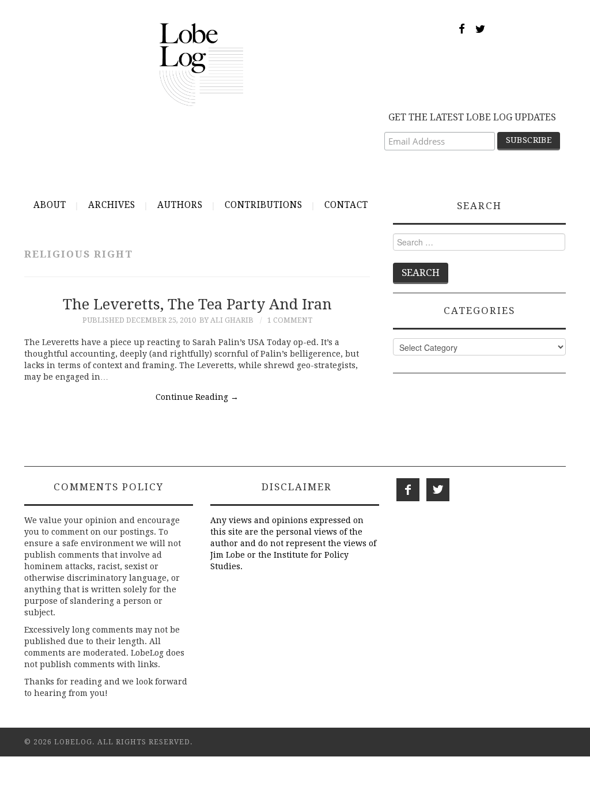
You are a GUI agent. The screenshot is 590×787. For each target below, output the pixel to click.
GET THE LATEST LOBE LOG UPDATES (472, 117)
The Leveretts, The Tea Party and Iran (197, 304)
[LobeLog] (201, 64)
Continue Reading (197, 397)
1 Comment (289, 320)
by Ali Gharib (226, 320)
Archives (111, 205)
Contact (346, 205)
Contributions (263, 205)
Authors (180, 205)
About (49, 205)
